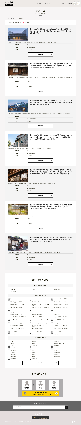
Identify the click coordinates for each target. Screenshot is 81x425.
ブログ (55, 3)
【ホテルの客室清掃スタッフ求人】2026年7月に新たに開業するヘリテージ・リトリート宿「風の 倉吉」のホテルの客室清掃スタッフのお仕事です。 (51, 31)
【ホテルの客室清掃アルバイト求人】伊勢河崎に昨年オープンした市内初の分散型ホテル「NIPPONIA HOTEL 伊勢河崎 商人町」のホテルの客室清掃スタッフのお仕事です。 (51, 66)
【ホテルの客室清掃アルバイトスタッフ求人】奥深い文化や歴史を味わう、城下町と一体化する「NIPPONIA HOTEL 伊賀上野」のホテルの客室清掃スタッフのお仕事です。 (51, 239)
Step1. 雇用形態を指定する (40, 285)
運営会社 (62, 3)
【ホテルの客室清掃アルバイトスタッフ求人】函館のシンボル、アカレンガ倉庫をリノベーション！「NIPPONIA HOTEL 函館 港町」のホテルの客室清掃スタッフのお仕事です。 (51, 137)
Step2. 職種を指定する (40, 295)
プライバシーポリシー (13, 421)
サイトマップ (28, 421)
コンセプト (47, 3)
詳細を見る (40, 54)
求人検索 (39, 3)
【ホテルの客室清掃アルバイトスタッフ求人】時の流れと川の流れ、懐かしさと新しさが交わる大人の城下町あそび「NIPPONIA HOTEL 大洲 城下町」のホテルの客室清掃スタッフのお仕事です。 (51, 172)
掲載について (21, 421)
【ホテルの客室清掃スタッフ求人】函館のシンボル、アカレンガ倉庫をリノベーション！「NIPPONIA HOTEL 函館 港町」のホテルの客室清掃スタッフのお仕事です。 (51, 102)
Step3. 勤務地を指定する (40, 337)
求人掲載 (70, 3)
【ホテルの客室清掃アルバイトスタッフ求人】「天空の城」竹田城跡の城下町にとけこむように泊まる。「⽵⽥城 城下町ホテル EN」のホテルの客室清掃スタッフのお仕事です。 (51, 207)
